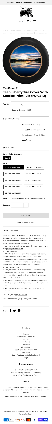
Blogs (26, 358)
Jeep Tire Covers (21, 295)
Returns (26, 339)
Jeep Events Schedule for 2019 (26, 350)
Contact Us (26, 344)
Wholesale (26, 342)
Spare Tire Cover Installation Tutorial (26, 355)
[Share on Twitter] (14, 311)
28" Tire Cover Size (13, 174)
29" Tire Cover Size (33, 174)
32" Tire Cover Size (13, 187)
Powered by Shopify (26, 414)
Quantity (6, 205)
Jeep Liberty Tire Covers (28, 299)
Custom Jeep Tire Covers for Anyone (26, 375)
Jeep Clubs (26, 352)
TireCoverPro (21, 411)
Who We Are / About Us (26, 337)
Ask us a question (11, 230)
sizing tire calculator (15, 249)
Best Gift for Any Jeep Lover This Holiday (26, 372)
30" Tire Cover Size (13, 180)
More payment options (25, 222)
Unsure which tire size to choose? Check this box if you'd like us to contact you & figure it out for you (34, 132)
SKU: (5, 199)
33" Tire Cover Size (33, 187)
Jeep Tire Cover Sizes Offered (26, 370)
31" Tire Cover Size (33, 180)
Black (7, 158)
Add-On (6, 104)
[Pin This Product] (19, 311)
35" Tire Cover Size (13, 193)
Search (26, 334)
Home (5, 30)
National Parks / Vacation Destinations (24, 30)
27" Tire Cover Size (35, 167)
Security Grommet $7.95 (21, 110)
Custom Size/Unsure (11, 119)
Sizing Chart (26, 347)
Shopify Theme (31, 411)
